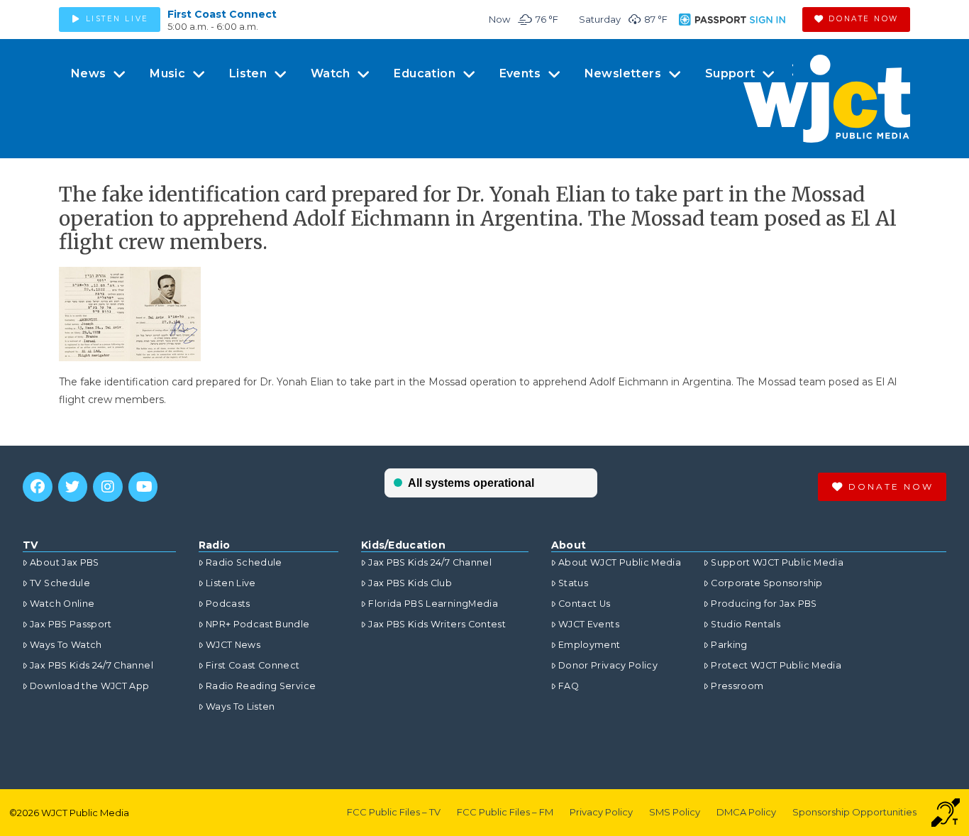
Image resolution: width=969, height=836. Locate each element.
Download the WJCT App (89, 686)
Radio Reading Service (261, 686)
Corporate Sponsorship (766, 583)
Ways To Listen (240, 706)
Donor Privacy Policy (608, 665)
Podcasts (228, 603)
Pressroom (737, 686)
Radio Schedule (244, 562)
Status (573, 583)
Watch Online (62, 603)
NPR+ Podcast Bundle (258, 624)
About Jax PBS (64, 562)
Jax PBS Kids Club (410, 583)
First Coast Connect (222, 14)
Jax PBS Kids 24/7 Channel (91, 665)
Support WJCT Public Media (777, 562)
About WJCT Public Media (619, 562)
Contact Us (584, 603)
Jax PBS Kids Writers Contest (437, 624)
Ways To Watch (66, 644)
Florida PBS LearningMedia (433, 603)
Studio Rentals (745, 624)
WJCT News (233, 644)
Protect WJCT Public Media (776, 665)
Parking (729, 644)
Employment (589, 644)
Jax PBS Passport (71, 624)
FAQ (568, 686)
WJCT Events (588, 624)
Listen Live (231, 583)
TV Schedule (60, 583)
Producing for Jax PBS (763, 603)
